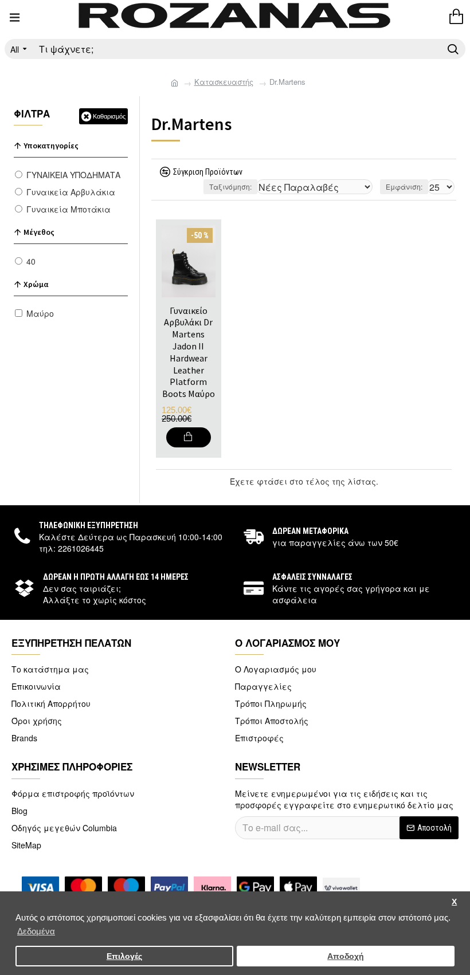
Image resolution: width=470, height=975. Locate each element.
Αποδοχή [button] (345, 956)
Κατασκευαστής (223, 82)
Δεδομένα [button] (36, 931)
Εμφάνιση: (404, 186)
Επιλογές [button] (124, 956)
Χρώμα (35, 284)
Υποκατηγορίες (51, 145)
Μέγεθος (38, 232)
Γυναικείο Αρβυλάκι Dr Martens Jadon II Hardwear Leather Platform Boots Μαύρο (188, 352)
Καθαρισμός (109, 116)
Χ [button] (454, 902)
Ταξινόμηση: (230, 186)
